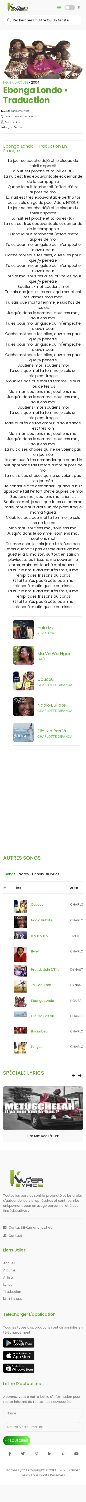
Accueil (9, 1263)
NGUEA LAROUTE (16, 82)
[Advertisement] (43, 795)
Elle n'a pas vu (42, 1016)
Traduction (12, 1291)
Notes (24, 874)
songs (10, 874)
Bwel (35, 951)
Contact (15, 1235)
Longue (37, 1046)
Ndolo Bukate (42, 920)
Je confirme (41, 985)
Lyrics (7, 1284)
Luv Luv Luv (39, 936)
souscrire (19, 1440)
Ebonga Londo (42, 1000)
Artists (8, 1277)
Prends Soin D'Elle (45, 969)
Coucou (37, 904)
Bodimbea (39, 1031)
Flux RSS (15, 1298)
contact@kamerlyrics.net (30, 1227)
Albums (9, 1270)
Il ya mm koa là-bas (43, 1135)
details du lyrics (45, 874)
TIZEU (74, 936)
